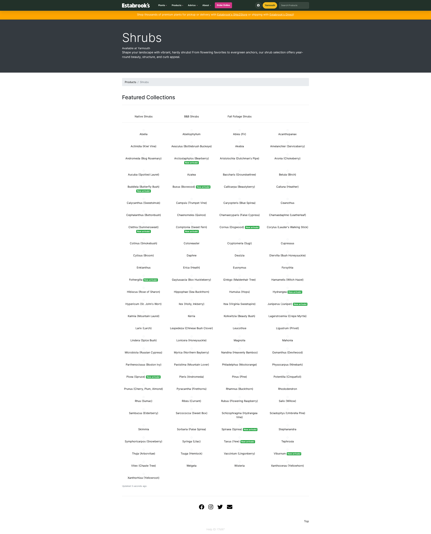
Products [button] (176, 5)
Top (306, 521)
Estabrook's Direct (281, 14)
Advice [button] (192, 5)
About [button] (205, 5)
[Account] (258, 5)
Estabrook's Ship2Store (232, 14)
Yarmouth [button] (270, 5)
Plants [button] (161, 5)
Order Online (223, 5)
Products (130, 82)
